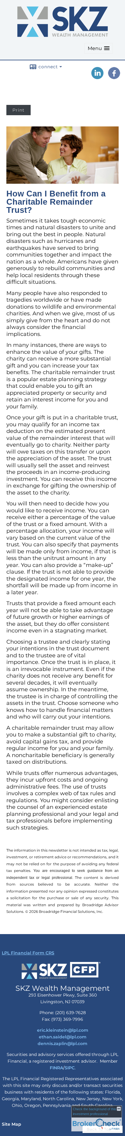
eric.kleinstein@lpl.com (62, 1030)
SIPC (70, 1068)
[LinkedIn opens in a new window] (97, 77)
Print (18, 110)
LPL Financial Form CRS (28, 953)
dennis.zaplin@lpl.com (62, 1043)
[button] (98, 48)
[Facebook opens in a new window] (114, 77)
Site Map (11, 1124)
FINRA (56, 1068)
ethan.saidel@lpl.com (62, 1037)
